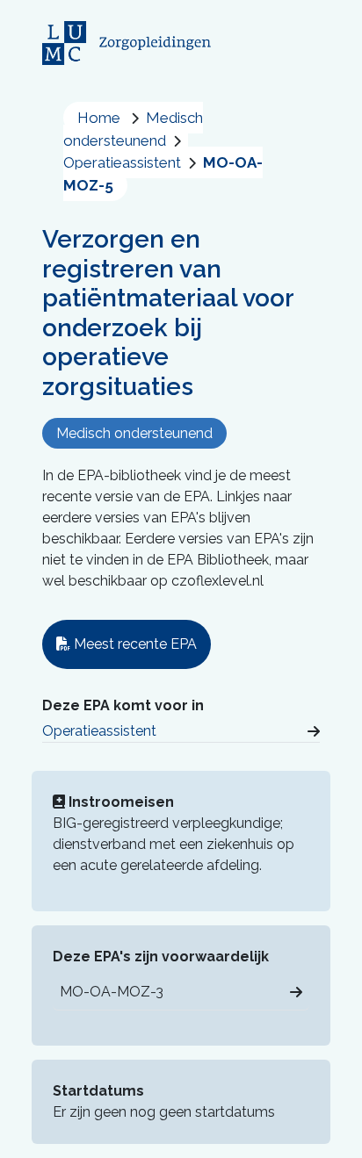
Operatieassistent (99, 731)
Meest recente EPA (133, 644)
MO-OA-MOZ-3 (111, 991)
